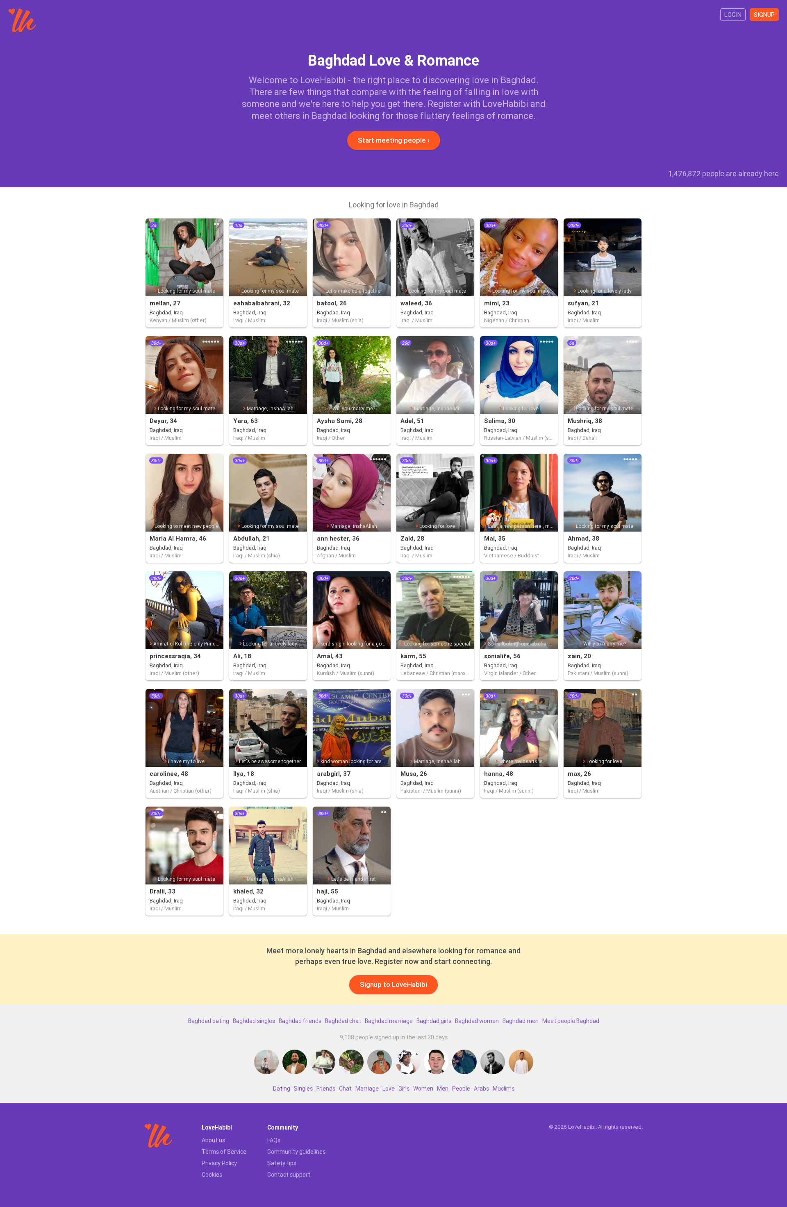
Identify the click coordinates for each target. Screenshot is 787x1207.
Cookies (212, 1174)
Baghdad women (477, 1021)
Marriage (367, 1088)
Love (388, 1088)
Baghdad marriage (389, 1021)
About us (213, 1140)
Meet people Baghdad (570, 1021)
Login (733, 14)
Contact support (288, 1174)
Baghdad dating (208, 1021)
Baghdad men (521, 1021)
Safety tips (281, 1163)
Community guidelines (296, 1151)
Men (442, 1088)
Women (423, 1088)
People (461, 1088)
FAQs (273, 1140)
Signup (764, 14)
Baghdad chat (343, 1021)
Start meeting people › (394, 140)
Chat (345, 1088)
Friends (325, 1088)
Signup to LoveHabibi (393, 984)
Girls (403, 1088)
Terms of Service (224, 1151)
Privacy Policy (219, 1163)
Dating (281, 1088)
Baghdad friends (300, 1021)
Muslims (503, 1088)
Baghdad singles (254, 1021)
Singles (303, 1088)
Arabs (481, 1088)
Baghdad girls (433, 1021)
